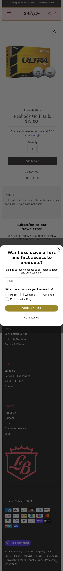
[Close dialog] (59, 249)
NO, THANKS (31, 318)
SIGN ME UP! (31, 308)
